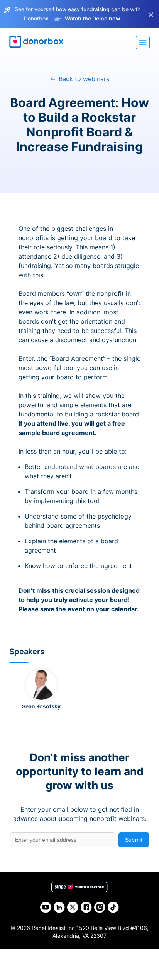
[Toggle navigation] (143, 42)
